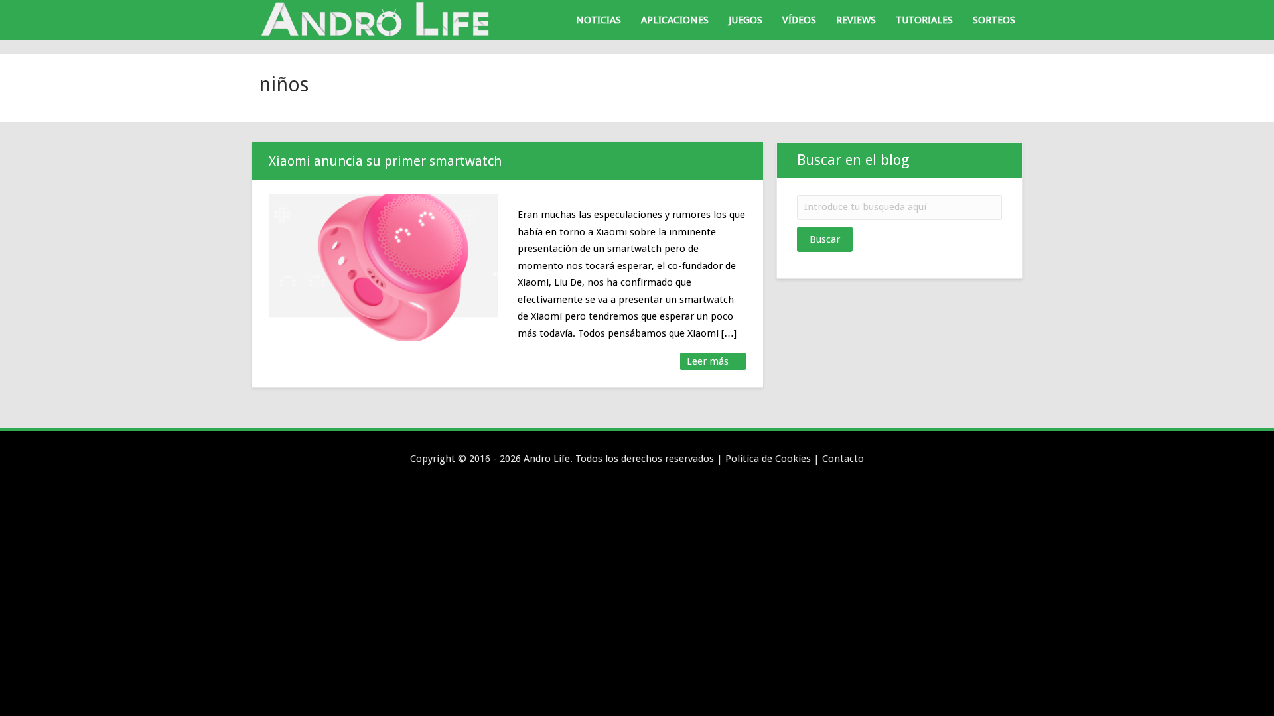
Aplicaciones (675, 20)
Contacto (843, 459)
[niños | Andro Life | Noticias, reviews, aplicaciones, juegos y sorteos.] (378, 19)
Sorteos (994, 20)
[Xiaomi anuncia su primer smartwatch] (383, 267)
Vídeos (799, 20)
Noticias (598, 20)
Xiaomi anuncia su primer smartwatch (385, 161)
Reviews (856, 20)
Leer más (709, 361)
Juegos (745, 20)
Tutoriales (924, 20)
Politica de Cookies (768, 459)
